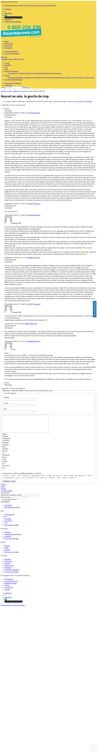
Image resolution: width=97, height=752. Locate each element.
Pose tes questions (11, 51)
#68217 (30, 304)
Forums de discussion (12, 53)
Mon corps (8, 561)
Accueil (7, 63)
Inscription (8, 505)
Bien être (8, 559)
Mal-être (17, 91)
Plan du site (9, 587)
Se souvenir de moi (9, 499)
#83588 (30, 341)
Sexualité (8, 519)
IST (6, 517)
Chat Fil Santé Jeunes (94, 309)
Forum (7, 75)
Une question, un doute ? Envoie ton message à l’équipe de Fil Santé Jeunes (35, 73)
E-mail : (6, 403)
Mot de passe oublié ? (12, 507)
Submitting (6, 481)
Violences (8, 536)
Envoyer (13, 481)
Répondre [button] (36, 113)
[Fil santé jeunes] (12, 59)
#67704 (30, 113)
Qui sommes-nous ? (12, 581)
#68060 (30, 258)
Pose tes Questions (11, 71)
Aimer (7, 548)
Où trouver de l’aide (11, 525)
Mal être (8, 532)
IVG (6, 523)
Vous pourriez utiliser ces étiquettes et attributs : (22, 473)
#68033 (30, 215)
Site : (5, 409)
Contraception (10, 514)
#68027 (30, 204)
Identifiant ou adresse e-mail (11, 495)
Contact (7, 589)
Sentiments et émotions (13, 534)
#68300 (27, 324)
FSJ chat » (4, 57)
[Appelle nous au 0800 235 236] (21, 38)
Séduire (7, 546)
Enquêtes (8, 65)
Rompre (7, 550)
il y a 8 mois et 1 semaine (83, 101)
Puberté (7, 563)
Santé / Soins (9, 565)
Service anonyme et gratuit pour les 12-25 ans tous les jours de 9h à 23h (30, 5)
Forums (9, 91)
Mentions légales (11, 583)
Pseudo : (7, 397)
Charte (7, 585)
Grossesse (8, 521)
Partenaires (9, 579)
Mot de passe (5, 497)
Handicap (8, 568)
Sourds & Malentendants (13, 80)
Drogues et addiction (12, 570)
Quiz (6, 67)
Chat (6, 69)
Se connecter (5, 501)
